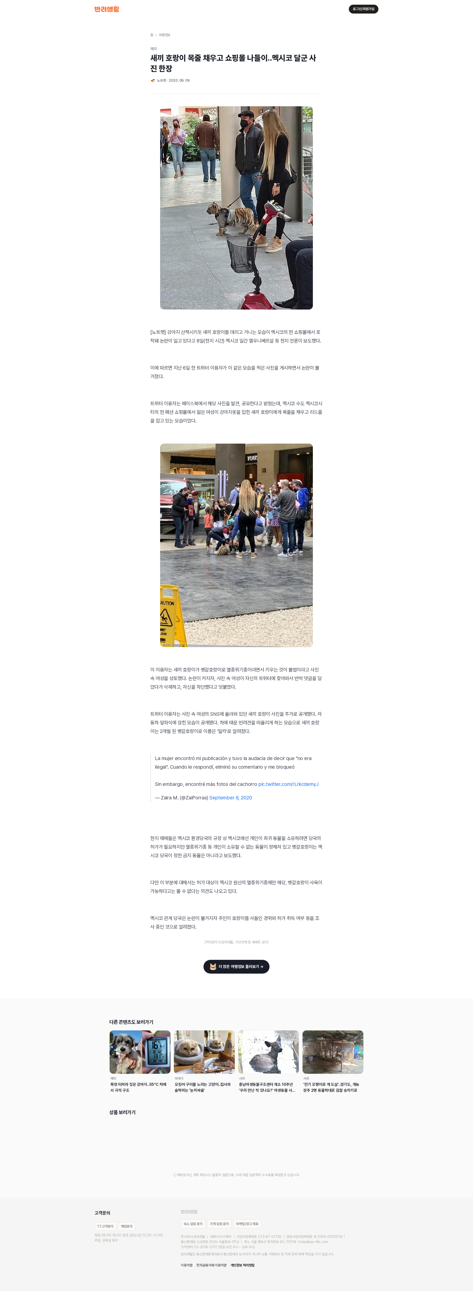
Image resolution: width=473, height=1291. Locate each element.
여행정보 (164, 35)
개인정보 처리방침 (243, 1265)
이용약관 (186, 1265)
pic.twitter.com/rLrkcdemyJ (288, 784)
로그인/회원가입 (363, 9)
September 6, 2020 (230, 798)
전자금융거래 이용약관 (211, 1265)
